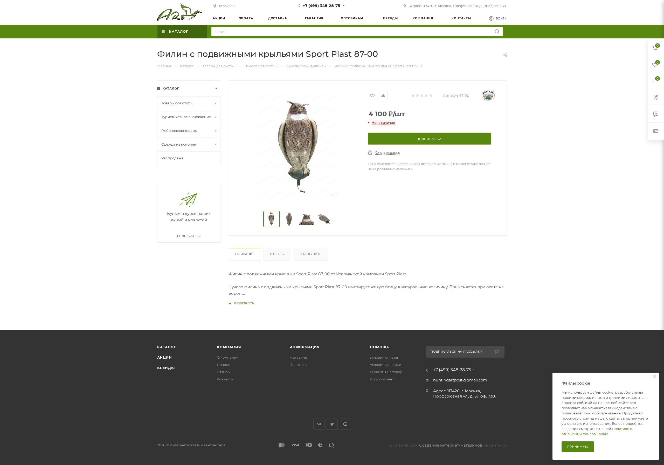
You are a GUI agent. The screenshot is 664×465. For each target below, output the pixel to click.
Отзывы (277, 254)
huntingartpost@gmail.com (460, 380)
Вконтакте (318, 424)
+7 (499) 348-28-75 (321, 5)
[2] (417, 95)
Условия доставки (385, 365)
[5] (430, 95)
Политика (298, 365)
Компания (229, 347)
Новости (224, 365)
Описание (244, 254)
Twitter (332, 424)
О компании (228, 357)
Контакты (225, 379)
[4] (426, 95)
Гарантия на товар (386, 372)
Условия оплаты (384, 357)
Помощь (379, 347)
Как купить (311, 254)
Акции (164, 357)
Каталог (166, 347)
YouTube (345, 424)
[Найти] (497, 31)
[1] (413, 95)
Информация (304, 347)
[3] (421, 95)
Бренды (166, 368)
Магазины (298, 357)
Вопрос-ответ (382, 379)
